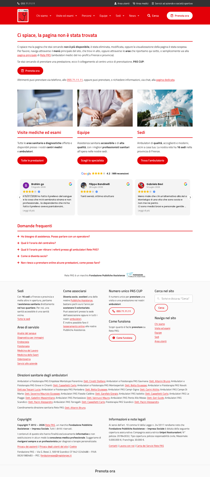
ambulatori (75, 319)
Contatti (113, 446)
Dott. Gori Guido (155, 398)
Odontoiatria (24, 359)
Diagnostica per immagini (30, 337)
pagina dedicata (165, 80)
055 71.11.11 (75, 80)
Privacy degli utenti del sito (54, 446)
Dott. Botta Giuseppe (136, 385)
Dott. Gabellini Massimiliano (40, 398)
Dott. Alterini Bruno (159, 381)
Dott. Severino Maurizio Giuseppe (42, 393)
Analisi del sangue (26, 333)
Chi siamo (160, 324)
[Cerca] (149, 15)
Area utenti (161, 341)
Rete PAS (45, 55)
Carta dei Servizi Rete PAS (150, 446)
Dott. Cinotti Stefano (94, 381)
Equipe (158, 332)
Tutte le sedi (23, 319)
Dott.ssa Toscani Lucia (28, 389)
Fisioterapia (23, 346)
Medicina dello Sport (28, 355)
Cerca (155, 15)
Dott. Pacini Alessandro (40, 402)
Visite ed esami (162, 328)
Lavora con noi (127, 446)
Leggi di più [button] (29, 210)
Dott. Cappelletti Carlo (64, 385)
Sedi (157, 337)
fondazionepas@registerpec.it (56, 455)
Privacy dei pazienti (27, 446)
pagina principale (27, 55)
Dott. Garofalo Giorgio (106, 393)
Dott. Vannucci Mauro (98, 398)
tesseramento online (74, 326)
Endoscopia (23, 342)
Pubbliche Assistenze (82, 300)
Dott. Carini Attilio (149, 389)
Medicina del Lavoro (27, 350)
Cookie (73, 446)
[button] (190, 197)
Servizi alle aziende (27, 363)
